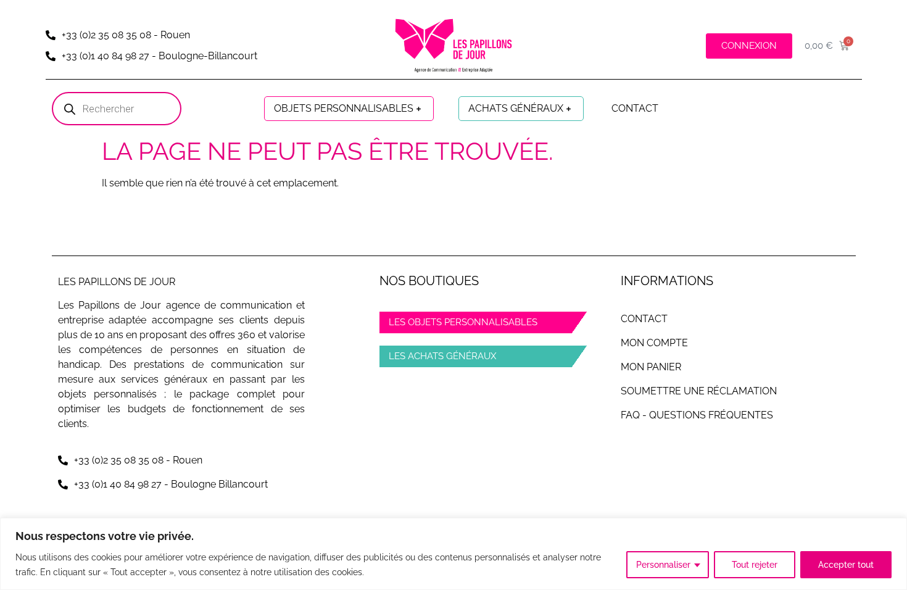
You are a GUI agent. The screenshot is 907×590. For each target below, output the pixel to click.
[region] (453, 554)
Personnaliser (663, 565)
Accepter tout (846, 565)
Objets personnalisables (343, 108)
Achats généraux (515, 108)
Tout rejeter (754, 565)
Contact (634, 108)
